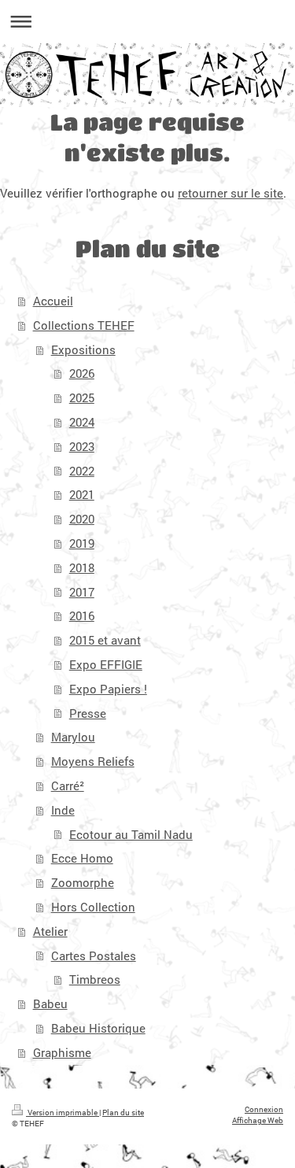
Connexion (264, 1109)
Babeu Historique (98, 1028)
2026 (81, 373)
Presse (87, 713)
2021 (81, 494)
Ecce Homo (82, 858)
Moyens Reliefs (93, 761)
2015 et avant (105, 640)
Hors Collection (93, 907)
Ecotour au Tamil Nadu (131, 834)
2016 (81, 615)
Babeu (50, 1003)
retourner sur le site (230, 193)
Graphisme (62, 1052)
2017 (81, 592)
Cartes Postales (93, 955)
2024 (81, 422)
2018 (81, 567)
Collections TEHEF (84, 325)
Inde (63, 810)
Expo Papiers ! (108, 689)
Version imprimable (62, 1112)
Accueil (53, 301)
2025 (81, 397)
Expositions (83, 349)
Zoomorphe (82, 882)
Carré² (67, 785)
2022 (81, 471)
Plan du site (123, 1112)
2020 (81, 519)
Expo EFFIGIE (105, 664)
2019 (81, 543)
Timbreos (94, 979)
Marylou (73, 737)
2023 (81, 446)
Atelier (50, 931)
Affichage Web (257, 1120)
